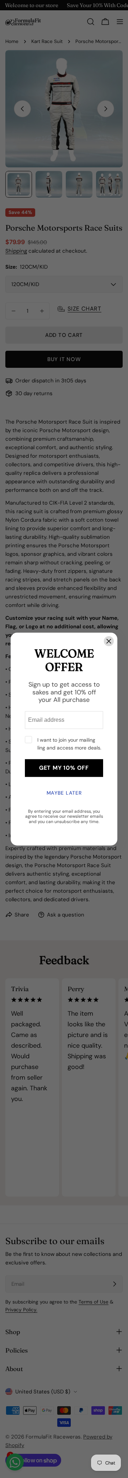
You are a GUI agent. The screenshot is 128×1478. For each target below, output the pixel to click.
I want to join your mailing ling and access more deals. (69, 744)
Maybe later (64, 793)
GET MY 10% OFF (64, 768)
